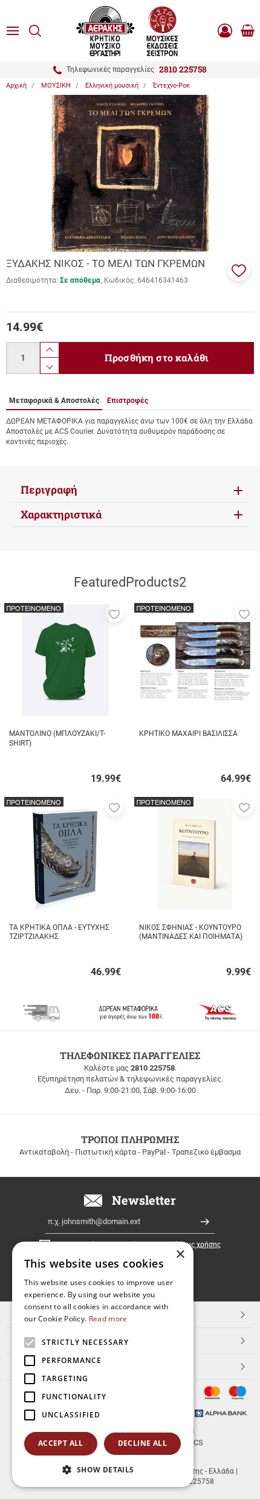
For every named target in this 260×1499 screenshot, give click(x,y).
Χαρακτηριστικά (61, 514)
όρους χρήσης (197, 1244)
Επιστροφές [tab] (127, 400)
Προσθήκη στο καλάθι (157, 357)
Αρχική (16, 85)
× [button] (179, 1254)
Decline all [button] (142, 1443)
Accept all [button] (60, 1443)
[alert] (102, 1364)
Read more (108, 1319)
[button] (238, 269)
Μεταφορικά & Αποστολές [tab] (54, 400)
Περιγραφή (49, 490)
